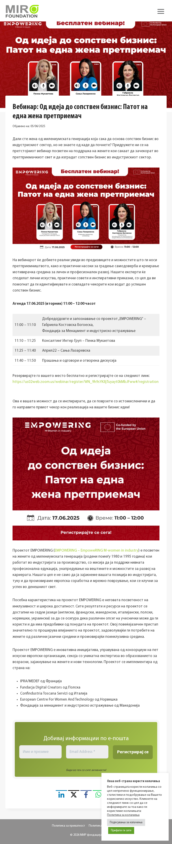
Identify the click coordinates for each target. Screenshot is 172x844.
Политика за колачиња (123, 815)
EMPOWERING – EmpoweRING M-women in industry (96, 550)
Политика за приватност (68, 825)
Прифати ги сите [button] (121, 830)
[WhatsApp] (98, 795)
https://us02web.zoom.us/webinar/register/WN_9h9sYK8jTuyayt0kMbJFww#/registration (86, 382)
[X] (73, 795)
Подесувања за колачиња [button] (126, 822)
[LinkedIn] (61, 795)
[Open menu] (161, 11)
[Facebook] (86, 795)
